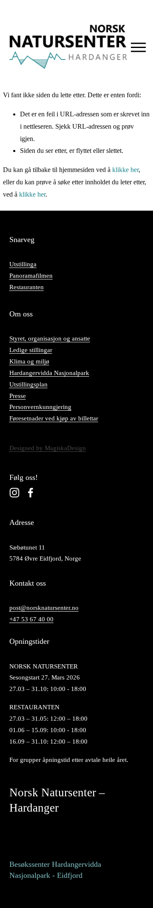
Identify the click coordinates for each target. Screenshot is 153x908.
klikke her (125, 169)
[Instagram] (14, 493)
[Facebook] (31, 493)
